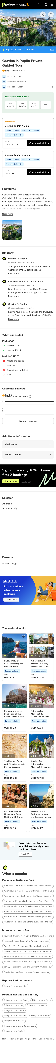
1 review (14, 70)
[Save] (23, 636)
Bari (23, 70)
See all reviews (28, 421)
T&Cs (52, 50)
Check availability (39, 143)
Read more (7, 214)
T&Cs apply (26, 482)
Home (5, 1038)
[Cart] (40, 4)
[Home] (15, 4)
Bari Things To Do (47, 1038)
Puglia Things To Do (26, 1038)
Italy (12, 1038)
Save (23, 854)
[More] (30, 396)
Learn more (11, 599)
